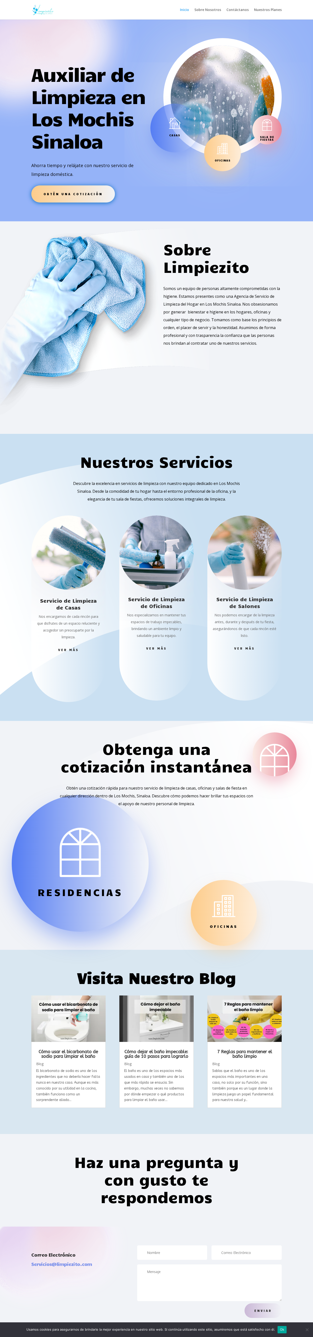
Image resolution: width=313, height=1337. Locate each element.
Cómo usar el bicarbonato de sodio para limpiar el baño (68, 1054)
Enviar (263, 1311)
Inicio (184, 10)
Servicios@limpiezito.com (61, 1264)
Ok (282, 1329)
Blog (40, 1063)
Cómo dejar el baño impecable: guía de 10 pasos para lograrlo (156, 1054)
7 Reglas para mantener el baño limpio (244, 1054)
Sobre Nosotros (207, 10)
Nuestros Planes (268, 10)
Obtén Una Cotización (73, 194)
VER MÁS (68, 650)
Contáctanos (237, 10)
